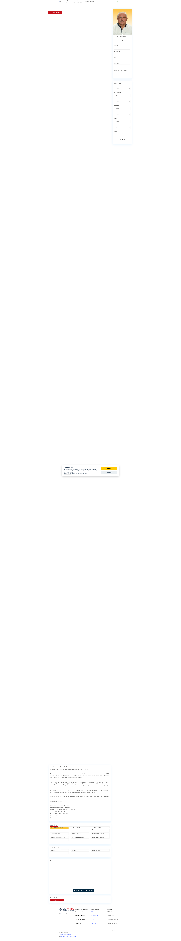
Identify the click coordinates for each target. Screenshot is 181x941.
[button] (90, 940)
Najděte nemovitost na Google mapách (83, 890)
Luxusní (53, 900)
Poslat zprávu (118, 76)
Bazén (115, 112)
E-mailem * (117, 51)
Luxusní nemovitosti (80, 919)
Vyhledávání (122, 139)
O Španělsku (94, 911)
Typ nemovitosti (118, 86)
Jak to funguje (94, 915)
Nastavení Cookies (111, 931)
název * (116, 45)
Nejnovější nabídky (79, 911)
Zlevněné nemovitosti (80, 915)
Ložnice (116, 99)
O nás (92, 919)
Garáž (115, 118)
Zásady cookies (67, 473)
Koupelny (116, 105)
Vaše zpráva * (117, 63)
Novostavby (78, 923)
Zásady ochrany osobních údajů (79, 473)
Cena (115, 131)
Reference (93, 923)
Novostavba (60, 900)
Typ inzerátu (117, 92)
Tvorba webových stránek (65, 934)
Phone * (116, 57)
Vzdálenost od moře (119, 125)
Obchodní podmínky (73, 932)
